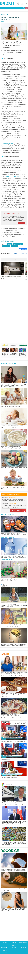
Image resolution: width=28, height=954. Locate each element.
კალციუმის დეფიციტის (12, 176)
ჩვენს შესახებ (5, 947)
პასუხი (21, 223)
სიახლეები (3, 8)
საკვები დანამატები (17, 244)
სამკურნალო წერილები (7, 514)
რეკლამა (14, 947)
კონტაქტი (23, 947)
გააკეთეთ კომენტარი (20, 253)
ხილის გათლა (14, 246)
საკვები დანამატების (7, 143)
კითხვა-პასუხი (14, 944)
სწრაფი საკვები (6, 246)
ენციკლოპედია (23, 942)
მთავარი (4, 942)
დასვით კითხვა (16, 510)
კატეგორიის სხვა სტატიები (8, 363)
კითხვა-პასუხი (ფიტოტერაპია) (10, 494)
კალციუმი (9, 244)
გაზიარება (24, 249)
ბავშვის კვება (5, 14)
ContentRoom (21, 259)
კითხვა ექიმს (15, 8)
